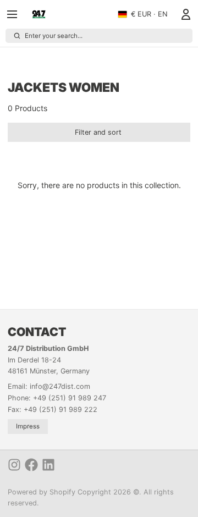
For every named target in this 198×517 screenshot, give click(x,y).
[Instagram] (14, 464)
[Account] (184, 14)
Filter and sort (98, 132)
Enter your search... (53, 36)
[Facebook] (31, 464)
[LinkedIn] (48, 464)
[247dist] (38, 14)
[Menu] (16, 14)
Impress (28, 426)
